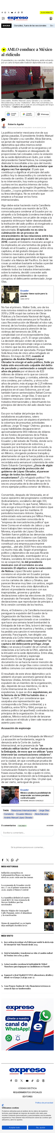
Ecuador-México (24, 814)
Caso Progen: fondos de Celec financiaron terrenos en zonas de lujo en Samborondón (27, 987)
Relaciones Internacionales (23, 810)
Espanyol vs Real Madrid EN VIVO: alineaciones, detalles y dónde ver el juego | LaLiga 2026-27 (28, 976)
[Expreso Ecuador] (27, 1073)
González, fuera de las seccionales (30, 25)
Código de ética (27, 1088)
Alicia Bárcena (41, 814)
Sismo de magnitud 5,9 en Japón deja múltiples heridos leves (16, 924)
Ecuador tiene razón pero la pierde (33, 294)
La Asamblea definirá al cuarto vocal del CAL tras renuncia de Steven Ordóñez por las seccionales (15, 901)
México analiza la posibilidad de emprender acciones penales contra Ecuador (35, 795)
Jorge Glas (44, 810)
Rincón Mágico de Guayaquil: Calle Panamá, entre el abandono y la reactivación (16, 912)
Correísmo (9, 814)
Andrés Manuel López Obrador (18, 817)
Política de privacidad (44, 1103)
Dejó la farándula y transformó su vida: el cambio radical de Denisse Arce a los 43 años (28, 954)
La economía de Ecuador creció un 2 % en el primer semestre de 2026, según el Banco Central (16, 887)
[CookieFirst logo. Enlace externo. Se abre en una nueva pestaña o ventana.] (3, 1105)
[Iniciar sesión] (50, 18)
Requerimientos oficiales (27, 1092)
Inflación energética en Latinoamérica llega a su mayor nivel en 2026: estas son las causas (17, 875)
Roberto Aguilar (16, 124)
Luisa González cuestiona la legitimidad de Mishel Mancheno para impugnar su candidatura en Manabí (27, 965)
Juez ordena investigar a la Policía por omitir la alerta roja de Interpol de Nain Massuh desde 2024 (28, 943)
